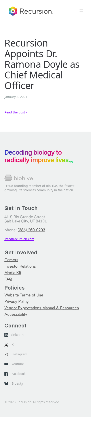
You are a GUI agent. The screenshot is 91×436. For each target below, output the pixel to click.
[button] (81, 11)
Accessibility (15, 314)
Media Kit (12, 272)
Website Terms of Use (23, 295)
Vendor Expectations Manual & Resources (41, 308)
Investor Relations (20, 266)
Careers (11, 260)
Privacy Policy (16, 301)
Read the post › (15, 112)
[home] (31, 11)
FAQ (8, 279)
